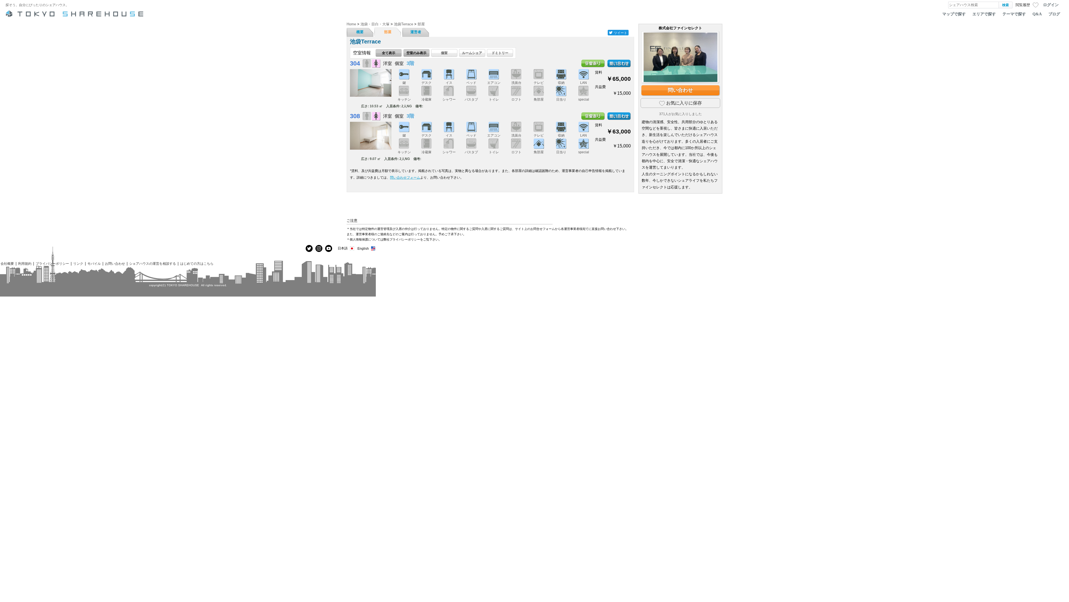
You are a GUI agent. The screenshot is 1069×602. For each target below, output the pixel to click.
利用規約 (24, 263)
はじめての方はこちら (197, 263)
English (363, 248)
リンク (78, 263)
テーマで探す (1014, 14)
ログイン (1051, 5)
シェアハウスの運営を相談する (152, 263)
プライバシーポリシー (52, 263)
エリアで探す (984, 14)
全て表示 (388, 53)
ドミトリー (500, 53)
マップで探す (954, 14)
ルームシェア (472, 53)
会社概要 (7, 263)
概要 (360, 32)
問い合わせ (680, 90)
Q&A (1037, 14)
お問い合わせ (115, 263)
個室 (444, 53)
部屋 (387, 32)
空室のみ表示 (416, 53)
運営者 (415, 32)
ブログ (1054, 14)
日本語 (343, 248)
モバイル (94, 263)
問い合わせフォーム (405, 177)
